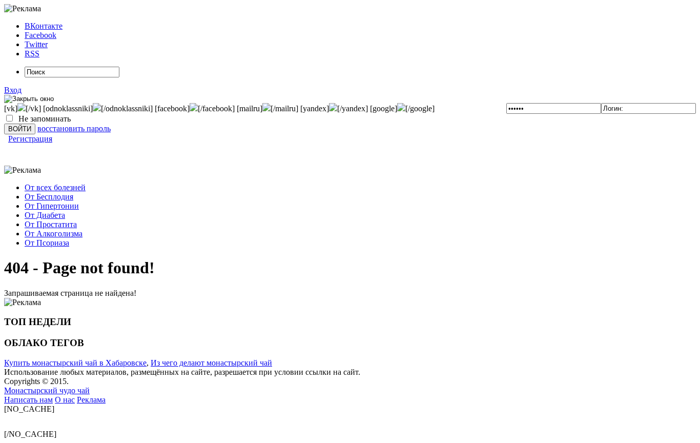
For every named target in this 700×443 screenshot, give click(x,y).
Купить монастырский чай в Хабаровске (75, 362)
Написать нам (28, 399)
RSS (32, 53)
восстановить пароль (74, 128)
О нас (65, 399)
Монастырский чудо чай (47, 390)
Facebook (40, 35)
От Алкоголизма (54, 233)
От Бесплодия (49, 196)
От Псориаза (47, 242)
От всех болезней (55, 187)
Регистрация (30, 138)
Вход (13, 90)
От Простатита (51, 224)
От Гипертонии (52, 206)
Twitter (36, 44)
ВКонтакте (44, 26)
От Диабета (45, 215)
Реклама (91, 399)
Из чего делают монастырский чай (211, 362)
